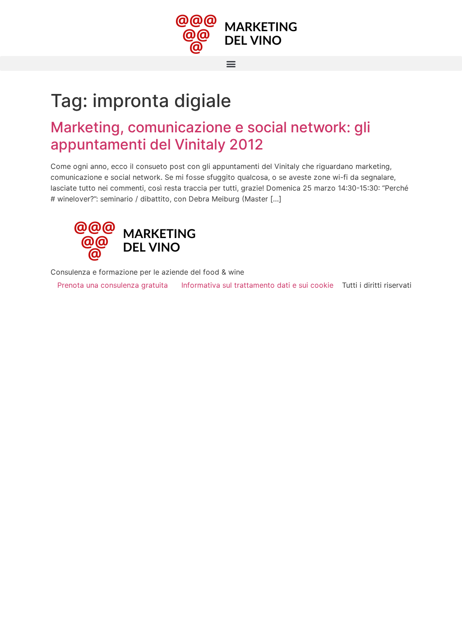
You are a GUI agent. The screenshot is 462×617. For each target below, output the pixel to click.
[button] (231, 63)
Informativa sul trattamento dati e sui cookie (257, 285)
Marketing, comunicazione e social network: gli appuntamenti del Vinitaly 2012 (210, 135)
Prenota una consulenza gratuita (112, 285)
